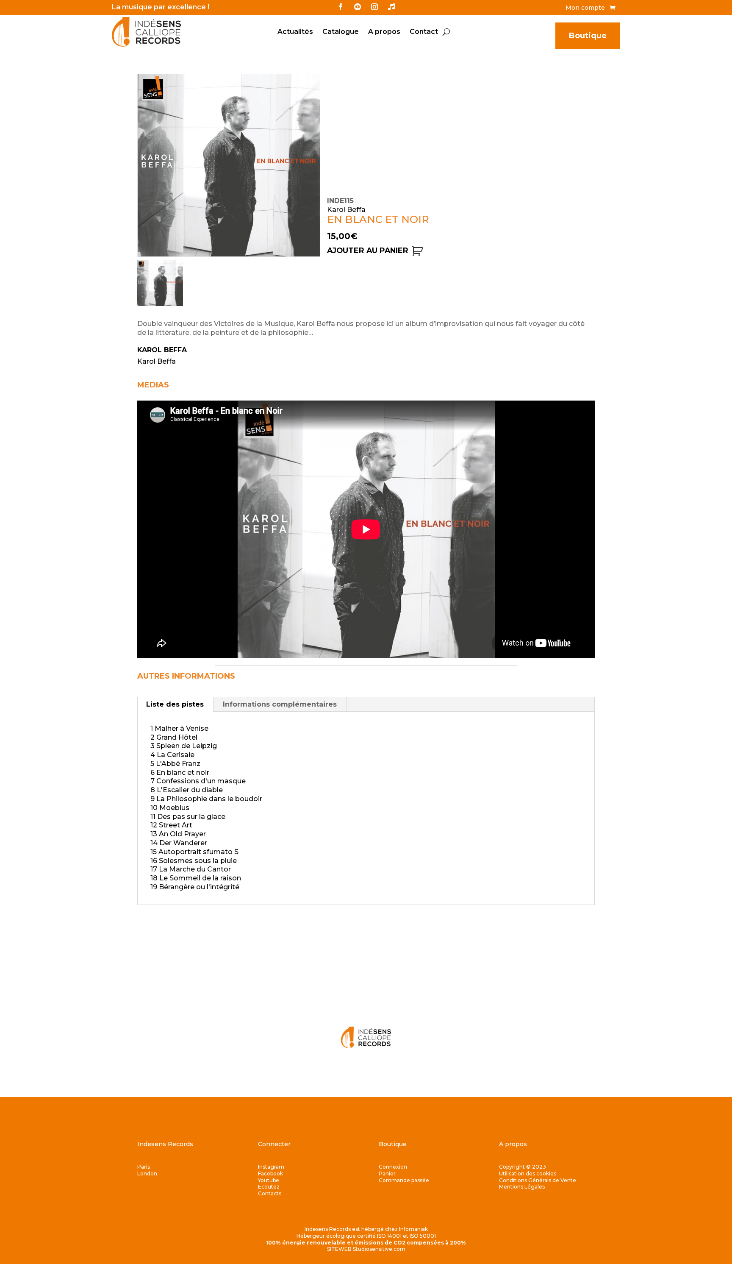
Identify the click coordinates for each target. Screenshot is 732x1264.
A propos (384, 32)
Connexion (393, 1167)
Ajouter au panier (367, 250)
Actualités (295, 32)
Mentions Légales (522, 1186)
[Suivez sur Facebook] (340, 7)
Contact (424, 32)
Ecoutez (269, 1186)
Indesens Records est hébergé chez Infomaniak (366, 1229)
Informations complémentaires (280, 704)
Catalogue (340, 32)
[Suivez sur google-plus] (391, 7)
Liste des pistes (175, 704)
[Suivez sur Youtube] (357, 7)
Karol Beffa (162, 350)
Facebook (270, 1173)
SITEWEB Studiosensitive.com (366, 1249)
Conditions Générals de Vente (537, 1180)
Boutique (588, 35)
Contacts (269, 1193)
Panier (387, 1173)
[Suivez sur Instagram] (374, 7)
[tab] (175, 704)
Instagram (271, 1167)
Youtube (268, 1180)
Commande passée (404, 1180)
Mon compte (585, 8)
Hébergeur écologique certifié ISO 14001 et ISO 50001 (366, 1236)
